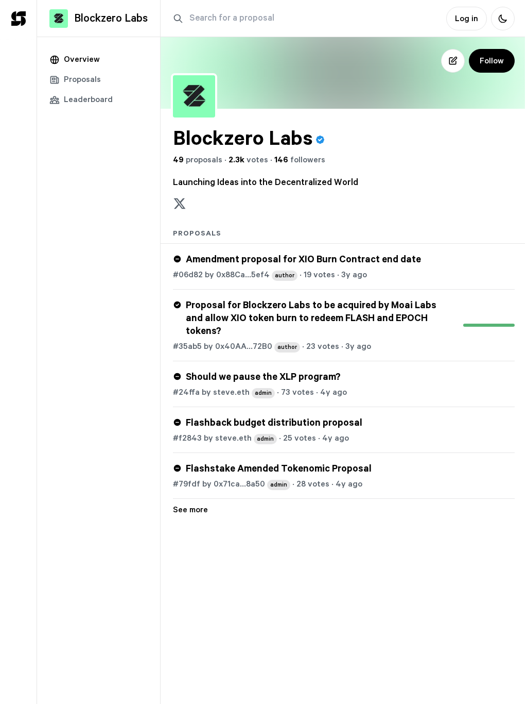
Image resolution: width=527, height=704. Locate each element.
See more (190, 509)
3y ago (354, 274)
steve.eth (242, 392)
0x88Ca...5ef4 (255, 274)
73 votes (297, 392)
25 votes (299, 438)
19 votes (319, 274)
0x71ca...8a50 (250, 484)
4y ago (333, 392)
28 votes (312, 484)
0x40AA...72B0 (256, 346)
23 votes (322, 346)
